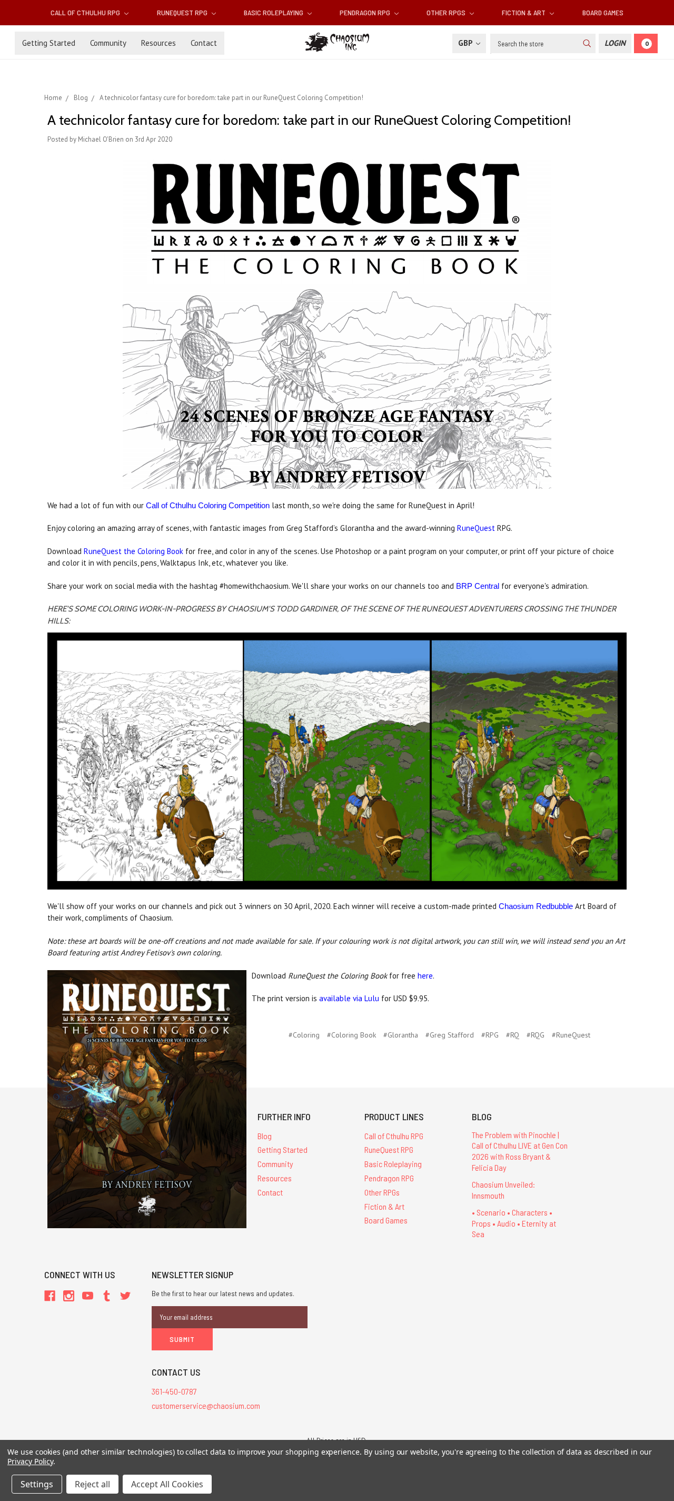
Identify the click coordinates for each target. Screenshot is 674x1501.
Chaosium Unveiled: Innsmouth (503, 1189)
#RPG (490, 1035)
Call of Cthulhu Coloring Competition (208, 505)
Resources (158, 43)
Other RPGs (447, 12)
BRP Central (477, 585)
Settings (37, 1484)
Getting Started (48, 43)
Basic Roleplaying (274, 12)
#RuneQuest (571, 1035)
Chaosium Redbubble (536, 906)
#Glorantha (400, 1035)
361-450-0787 (174, 1391)
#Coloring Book (351, 1035)
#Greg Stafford (449, 1035)
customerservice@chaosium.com (206, 1405)
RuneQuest (476, 528)
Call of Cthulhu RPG (86, 12)
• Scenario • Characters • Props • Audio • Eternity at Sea (514, 1223)
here (425, 976)
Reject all (92, 1484)
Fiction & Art (524, 12)
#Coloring (304, 1035)
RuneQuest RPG (183, 12)
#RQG (535, 1035)
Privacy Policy (30, 1461)
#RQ (512, 1035)
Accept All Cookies (167, 1484)
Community (108, 43)
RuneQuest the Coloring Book (133, 551)
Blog (264, 1136)
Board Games (602, 12)
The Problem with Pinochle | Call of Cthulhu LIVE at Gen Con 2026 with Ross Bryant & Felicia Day (520, 1151)
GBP (466, 43)
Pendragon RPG (366, 12)
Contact (204, 43)
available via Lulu (349, 998)
